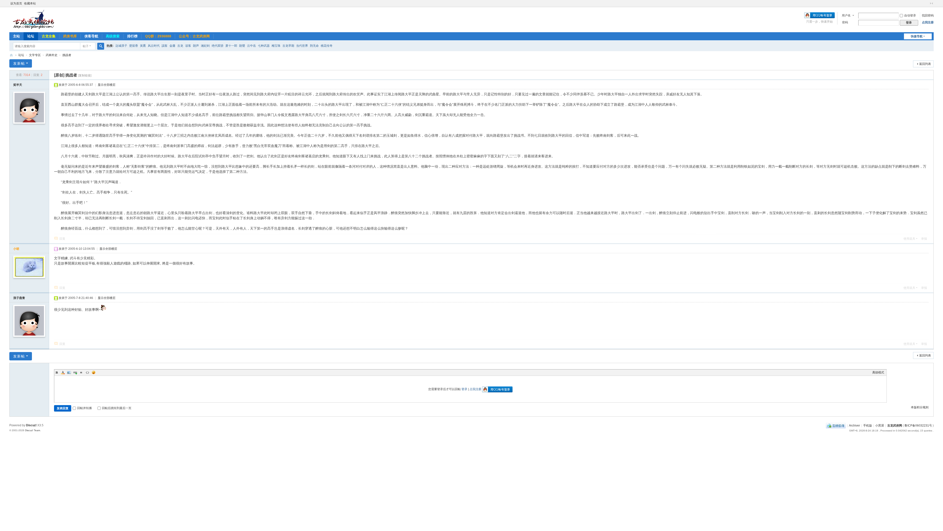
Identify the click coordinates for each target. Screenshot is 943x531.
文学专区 (35, 55)
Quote (81, 372)
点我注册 (928, 22)
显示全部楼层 (106, 85)
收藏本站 (30, 3)
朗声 (196, 45)
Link (75, 372)
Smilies (93, 372)
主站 (16, 36)
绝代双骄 (217, 45)
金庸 (172, 45)
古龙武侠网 (894, 425)
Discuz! (31, 425)
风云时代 (154, 45)
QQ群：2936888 (158, 36)
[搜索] (100, 46)
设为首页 (16, 3)
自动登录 (910, 15)
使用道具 (909, 238)
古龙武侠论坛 (11, 55)
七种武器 (264, 45)
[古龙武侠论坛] (33, 19)
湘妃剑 (205, 45)
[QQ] (836, 425)
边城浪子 (121, 45)
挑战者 (66, 55)
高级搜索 (113, 36)
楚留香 (133, 45)
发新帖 (19, 63)
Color (62, 372)
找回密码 (928, 15)
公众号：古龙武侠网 (194, 36)
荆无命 (314, 45)
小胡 (16, 249)
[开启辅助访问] (927, 3)
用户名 (846, 15)
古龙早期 (288, 45)
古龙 (180, 45)
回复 (62, 238)
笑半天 (17, 85)
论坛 (30, 36)
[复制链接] (84, 75)
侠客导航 (91, 36)
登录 (464, 389)
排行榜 (132, 36)
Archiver (854, 425)
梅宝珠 (276, 45)
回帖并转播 (84, 408)
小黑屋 (879, 425)
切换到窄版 (931, 3)
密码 (845, 22)
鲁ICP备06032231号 (918, 425)
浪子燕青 (19, 298)
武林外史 (51, 55)
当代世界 (302, 45)
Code (87, 372)
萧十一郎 (231, 45)
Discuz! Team (32, 430)
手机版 (867, 425)
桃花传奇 (327, 45)
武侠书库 (70, 36)
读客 (188, 45)
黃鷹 (143, 45)
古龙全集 (48, 36)
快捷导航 (917, 36)
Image (69, 372)
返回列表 (925, 64)
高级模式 (878, 372)
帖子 (86, 46)
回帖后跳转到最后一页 (116, 408)
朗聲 (242, 45)
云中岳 (251, 45)
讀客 (164, 45)
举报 (924, 238)
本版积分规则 (920, 407)
